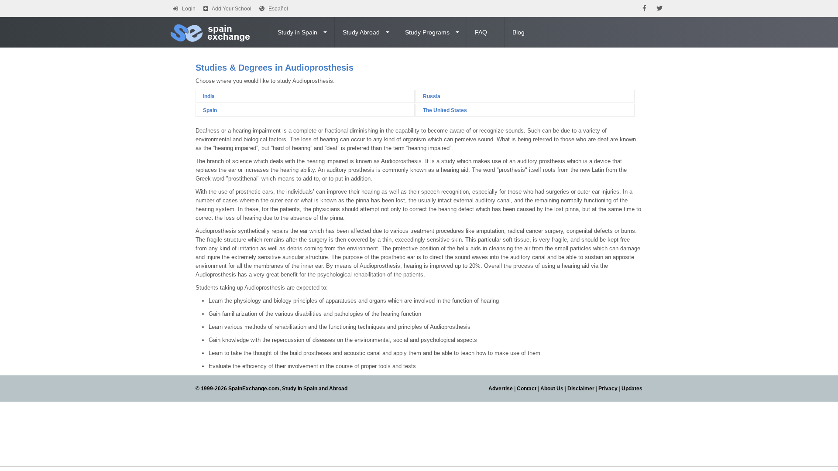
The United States (445, 110)
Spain (210, 110)
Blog (518, 32)
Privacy (608, 389)
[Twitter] (659, 8)
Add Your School (231, 9)
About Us (551, 389)
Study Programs (427, 32)
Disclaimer (580, 389)
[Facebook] (644, 8)
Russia (431, 96)
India (209, 96)
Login (189, 9)
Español (278, 9)
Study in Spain (297, 32)
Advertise (500, 389)
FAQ (481, 32)
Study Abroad (361, 32)
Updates (632, 389)
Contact (526, 389)
